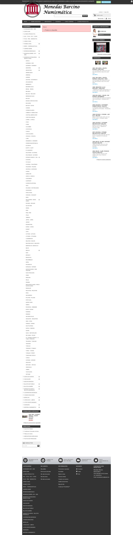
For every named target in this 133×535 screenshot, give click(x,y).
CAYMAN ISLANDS (30, 110)
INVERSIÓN (27, 404)
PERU (27, 292)
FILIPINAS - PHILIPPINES (31, 164)
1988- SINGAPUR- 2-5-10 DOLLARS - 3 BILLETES (98, 88)
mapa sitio (106, 12)
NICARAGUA (29, 264)
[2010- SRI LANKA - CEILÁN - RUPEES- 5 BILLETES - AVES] (105, 63)
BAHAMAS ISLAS (29, 86)
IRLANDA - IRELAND (30, 203)
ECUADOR (28, 145)
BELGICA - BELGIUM (30, 93)
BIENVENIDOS (48, 21)
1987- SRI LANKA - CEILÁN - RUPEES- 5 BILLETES (99, 69)
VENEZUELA (29, 367)
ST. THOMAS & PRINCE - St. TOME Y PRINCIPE (32, 338)
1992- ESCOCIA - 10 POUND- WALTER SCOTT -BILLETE (99, 123)
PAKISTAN (28, 277)
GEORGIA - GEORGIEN (31, 169)
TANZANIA (28, 343)
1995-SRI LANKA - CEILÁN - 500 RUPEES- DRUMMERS (100, 96)
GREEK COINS (27, 41)
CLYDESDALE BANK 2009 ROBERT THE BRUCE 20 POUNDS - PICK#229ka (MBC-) (101, 109)
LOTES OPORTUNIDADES (30, 402)
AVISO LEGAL (26, 426)
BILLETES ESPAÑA (28, 386)
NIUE (27, 252)
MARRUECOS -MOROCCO (32, 245)
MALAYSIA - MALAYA (30, 241)
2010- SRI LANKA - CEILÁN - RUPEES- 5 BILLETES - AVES (99, 78)
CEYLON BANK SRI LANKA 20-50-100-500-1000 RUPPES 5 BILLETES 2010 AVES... (101, 81)
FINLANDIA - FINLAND (31, 166)
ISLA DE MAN (29, 205)
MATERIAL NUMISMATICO (30, 407)
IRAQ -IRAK (28, 212)
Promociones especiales (31, 411)
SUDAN (27, 330)
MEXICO (28, 250)
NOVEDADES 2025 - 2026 (30, 29)
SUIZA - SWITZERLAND (31, 332)
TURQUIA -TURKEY (30, 353)
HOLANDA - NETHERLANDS (32, 187)
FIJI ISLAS (28, 162)
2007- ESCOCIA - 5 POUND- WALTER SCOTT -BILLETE (99, 133)
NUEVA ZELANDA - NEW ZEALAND (31, 270)
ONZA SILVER (27, 379)
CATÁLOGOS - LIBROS (29, 399)
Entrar (109, 18)
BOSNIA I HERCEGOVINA (32, 100)
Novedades (96, 58)
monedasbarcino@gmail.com (103, 477)
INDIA (27, 197)
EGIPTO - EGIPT (29, 147)
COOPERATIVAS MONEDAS (30, 392)
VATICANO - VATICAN (31, 364)
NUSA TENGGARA (30, 272)
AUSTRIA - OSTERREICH (31, 79)
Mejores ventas (61, 474)
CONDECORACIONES (29, 395)
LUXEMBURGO (29, 238)
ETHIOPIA (28, 159)
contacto (101, 12)
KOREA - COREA (30, 226)
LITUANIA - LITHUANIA (31, 236)
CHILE (27, 122)
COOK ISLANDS (29, 133)
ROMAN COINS (27, 43)
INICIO (25, 21)
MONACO (28, 255)
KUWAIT (28, 229)
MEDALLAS (26, 397)
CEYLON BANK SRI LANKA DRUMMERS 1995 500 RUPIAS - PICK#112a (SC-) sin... (101, 99)
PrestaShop (66, 486)
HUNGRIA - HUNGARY (31, 195)
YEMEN (27, 369)
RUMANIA (28, 311)
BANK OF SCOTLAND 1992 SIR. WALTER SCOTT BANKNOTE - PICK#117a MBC (99, 126)
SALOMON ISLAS (30, 316)
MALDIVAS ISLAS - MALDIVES (32, 243)
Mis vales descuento (45, 474)
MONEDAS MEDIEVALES (29, 51)
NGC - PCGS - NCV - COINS (30, 36)
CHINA (27, 124)
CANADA (28, 107)
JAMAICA (28, 217)
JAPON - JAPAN (29, 219)
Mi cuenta (44, 466)
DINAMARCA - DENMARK (31, 140)
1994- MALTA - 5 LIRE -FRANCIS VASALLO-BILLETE (100, 152)
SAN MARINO (29, 295)
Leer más (94, 74)
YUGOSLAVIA (29, 371)
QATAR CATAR (29, 302)
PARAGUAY (28, 288)
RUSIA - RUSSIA (29, 309)
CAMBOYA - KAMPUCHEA (32, 112)
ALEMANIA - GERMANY (31, 65)
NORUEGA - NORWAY (31, 266)
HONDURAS (28, 190)
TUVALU (28, 357)
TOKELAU (28, 346)
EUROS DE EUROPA (29, 376)
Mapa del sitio (61, 484)
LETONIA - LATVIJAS (30, 233)
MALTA (27, 248)
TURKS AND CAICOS (30, 355)
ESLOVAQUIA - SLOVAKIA (32, 155)
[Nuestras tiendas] (101, 52)
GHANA (27, 171)
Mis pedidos (43, 469)
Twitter (79, 471)
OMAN (27, 275)
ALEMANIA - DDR (30, 63)
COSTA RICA (29, 129)
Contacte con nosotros (63, 479)
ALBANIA (28, 77)
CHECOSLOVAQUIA (30, 117)
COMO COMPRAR (69, 21)
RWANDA (28, 314)
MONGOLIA (28, 257)
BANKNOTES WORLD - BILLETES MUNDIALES (29, 389)
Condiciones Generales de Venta (31, 431)
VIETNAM (28, 374)
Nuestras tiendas (99, 40)
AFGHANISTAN (29, 82)
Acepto (99, 2)
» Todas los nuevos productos (103, 159)
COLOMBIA (28, 126)
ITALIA (27, 215)
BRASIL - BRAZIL (30, 89)
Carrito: (100, 15)
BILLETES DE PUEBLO (29, 384)
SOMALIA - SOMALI (30, 323)
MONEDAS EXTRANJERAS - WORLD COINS (30, 58)
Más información (106, 2)
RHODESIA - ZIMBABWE (31, 307)
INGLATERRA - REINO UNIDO (31, 200)
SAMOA (27, 304)
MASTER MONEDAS (28, 381)
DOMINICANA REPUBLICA (32, 143)
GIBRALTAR (28, 173)
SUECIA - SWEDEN (30, 328)
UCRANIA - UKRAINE (30, 360)
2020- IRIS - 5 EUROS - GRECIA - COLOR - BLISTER (34, 416)
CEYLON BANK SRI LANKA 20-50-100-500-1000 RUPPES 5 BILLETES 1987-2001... (101, 72)
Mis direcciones (44, 476)
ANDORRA (28, 67)
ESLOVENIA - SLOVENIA (31, 152)
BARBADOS (28, 84)
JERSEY (28, 222)
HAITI (27, 185)
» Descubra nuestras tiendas (104, 54)
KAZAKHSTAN (29, 224)
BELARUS (28, 91)
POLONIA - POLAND (30, 297)
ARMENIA (28, 74)
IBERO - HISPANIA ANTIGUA (30, 46)
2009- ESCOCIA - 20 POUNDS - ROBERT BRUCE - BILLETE (100, 105)
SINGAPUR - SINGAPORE (32, 318)
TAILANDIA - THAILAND (31, 341)
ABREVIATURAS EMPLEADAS (31, 436)
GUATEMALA (29, 178)
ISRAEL (27, 208)
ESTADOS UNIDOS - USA (31, 157)
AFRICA (27, 60)
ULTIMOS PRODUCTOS (82, 21)
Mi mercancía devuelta (46, 471)
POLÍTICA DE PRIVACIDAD (30, 438)
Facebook (80, 469)
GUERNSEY (28, 180)
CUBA (27, 138)
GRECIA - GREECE (30, 176)
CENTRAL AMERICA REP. (31, 115)
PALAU (27, 279)
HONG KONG (29, 192)
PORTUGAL (28, 300)
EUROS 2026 (27, 31)
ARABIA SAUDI (29, 72)
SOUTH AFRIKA (29, 325)
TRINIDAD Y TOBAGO (31, 348)
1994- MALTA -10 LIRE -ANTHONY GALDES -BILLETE (101, 142)
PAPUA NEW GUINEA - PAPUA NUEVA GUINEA (32, 285)
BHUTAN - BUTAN (30, 105)
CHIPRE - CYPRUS (30, 119)
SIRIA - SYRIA (29, 321)
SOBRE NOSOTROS (36, 21)
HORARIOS (58, 21)
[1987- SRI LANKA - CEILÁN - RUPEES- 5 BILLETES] (98, 63)
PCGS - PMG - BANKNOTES (30, 38)
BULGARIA (28, 103)
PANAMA (28, 282)
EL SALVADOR (29, 150)
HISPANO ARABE (28, 48)
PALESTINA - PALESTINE (31, 290)
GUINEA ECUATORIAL (31, 183)
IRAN (27, 210)
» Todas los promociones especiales (31, 422)
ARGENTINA (29, 70)
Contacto (101, 34)
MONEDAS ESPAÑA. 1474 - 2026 (30, 54)
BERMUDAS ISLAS (30, 96)
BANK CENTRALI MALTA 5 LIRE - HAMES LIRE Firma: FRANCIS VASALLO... (100, 155)
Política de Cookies (28, 433)
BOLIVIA (28, 98)
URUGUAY (28, 362)
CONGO (28, 131)
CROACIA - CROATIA (30, 136)
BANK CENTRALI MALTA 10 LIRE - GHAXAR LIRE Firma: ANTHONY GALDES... (100, 145)
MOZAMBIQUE (29, 259)
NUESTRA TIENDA (28, 428)
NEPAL (27, 262)
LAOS (27, 231)
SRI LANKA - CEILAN (30, 335)
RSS (79, 474)
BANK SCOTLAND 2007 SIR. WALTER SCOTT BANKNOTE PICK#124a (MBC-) (101, 136)
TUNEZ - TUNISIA (30, 350)
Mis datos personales (45, 479)
